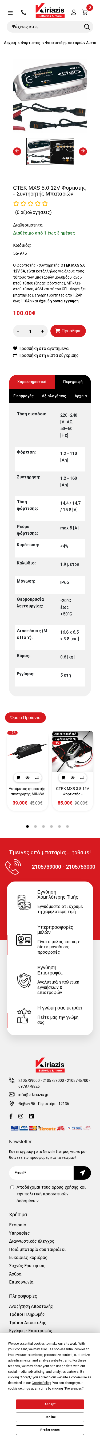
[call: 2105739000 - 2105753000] (23, 12)
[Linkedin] (32, 1116)
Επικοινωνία (21, 1282)
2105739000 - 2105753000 (41, 1080)
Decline (50, 1417)
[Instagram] (21, 1116)
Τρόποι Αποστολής (27, 1322)
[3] (30, 203)
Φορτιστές (30, 43)
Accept (50, 1404)
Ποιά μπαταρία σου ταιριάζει (37, 1249)
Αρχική (10, 43)
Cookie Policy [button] (41, 1383)
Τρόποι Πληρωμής (27, 1314)
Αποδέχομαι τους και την (51, 1194)
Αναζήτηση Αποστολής (31, 1306)
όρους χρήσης (65, 1187)
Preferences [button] (73, 1388)
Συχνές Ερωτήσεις (27, 1265)
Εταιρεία (17, 1224)
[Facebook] (11, 1116)
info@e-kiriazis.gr (33, 1095)
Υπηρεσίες (19, 1233)
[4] (37, 203)
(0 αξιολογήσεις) (33, 212)
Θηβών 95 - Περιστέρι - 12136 (43, 1104)
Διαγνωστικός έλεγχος (31, 1241)
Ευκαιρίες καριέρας (28, 1257)
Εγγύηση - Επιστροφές (30, 1330)
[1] (16, 203)
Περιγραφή (73, 382)
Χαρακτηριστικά (31, 382)
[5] (45, 203)
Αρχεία (81, 396)
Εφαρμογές (23, 396)
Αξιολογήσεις (54, 396)
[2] (23, 203)
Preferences (50, 1430)
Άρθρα (15, 1274)
